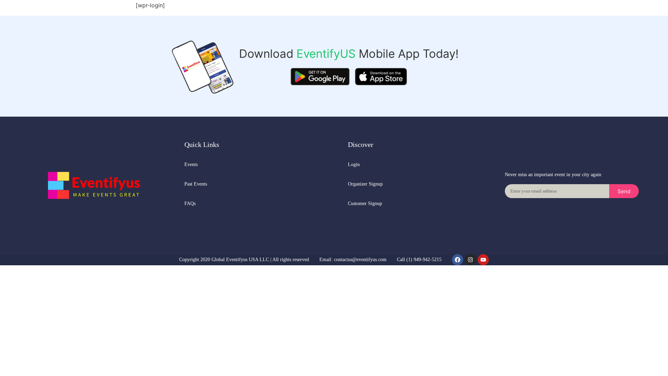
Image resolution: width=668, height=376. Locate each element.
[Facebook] (457, 259)
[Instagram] (470, 259)
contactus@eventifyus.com (360, 259)
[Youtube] (483, 259)
